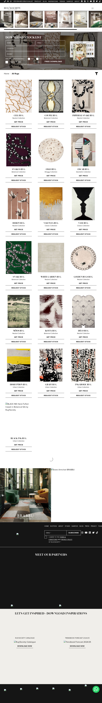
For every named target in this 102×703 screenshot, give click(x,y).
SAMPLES (75, 526)
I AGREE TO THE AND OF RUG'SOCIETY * (25, 63)
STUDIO (67, 526)
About (77, 1)
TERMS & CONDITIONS (28, 62)
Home (6, 74)
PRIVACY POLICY (15, 64)
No (40, 59)
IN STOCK (53, 526)
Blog (45, 1)
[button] (92, 8)
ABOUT (60, 526)
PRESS (87, 526)
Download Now (24, 646)
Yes (32, 59)
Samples (70, 1)
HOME (46, 526)
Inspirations (53, 1)
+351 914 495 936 (19, 1)
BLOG (81, 526)
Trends (62, 1)
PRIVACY (94, 526)
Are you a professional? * (15, 59)
